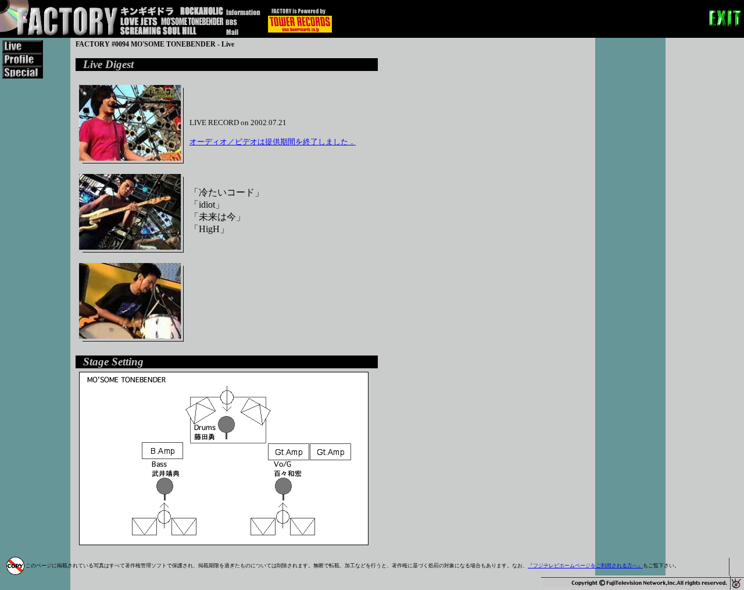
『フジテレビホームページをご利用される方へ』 (585, 565)
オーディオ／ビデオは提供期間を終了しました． (272, 141)
